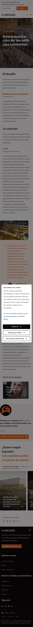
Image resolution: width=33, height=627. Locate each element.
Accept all (14, 326)
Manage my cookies (14, 332)
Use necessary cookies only (15, 338)
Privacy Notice (11, 316)
